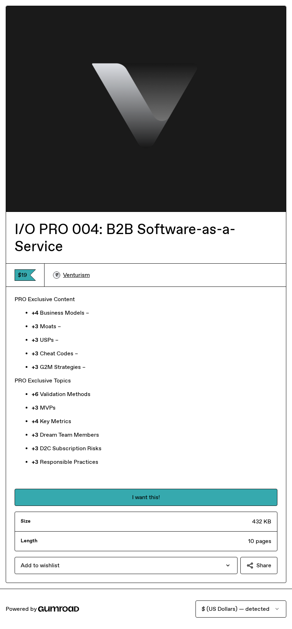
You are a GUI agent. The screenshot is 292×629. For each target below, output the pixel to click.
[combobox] (126, 565)
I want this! (146, 497)
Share (263, 565)
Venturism (76, 275)
